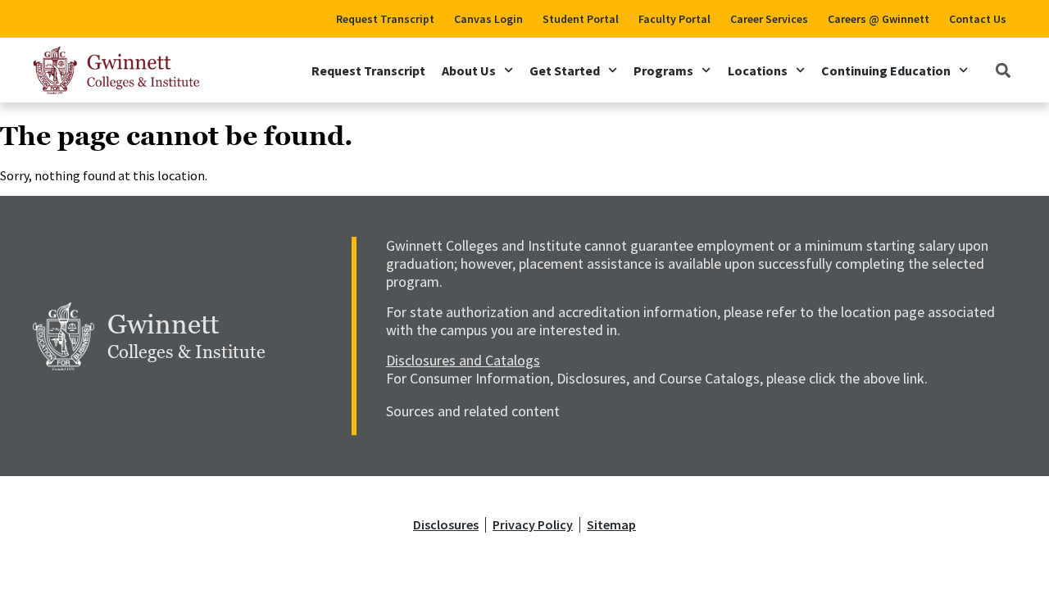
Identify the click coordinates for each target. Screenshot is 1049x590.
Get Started (564, 70)
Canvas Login (488, 18)
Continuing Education (886, 70)
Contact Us (977, 18)
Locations (758, 70)
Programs (663, 70)
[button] (1002, 70)
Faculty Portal (674, 18)
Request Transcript (385, 18)
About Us (469, 70)
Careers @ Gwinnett (878, 18)
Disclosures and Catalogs (463, 360)
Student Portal (581, 18)
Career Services (769, 18)
